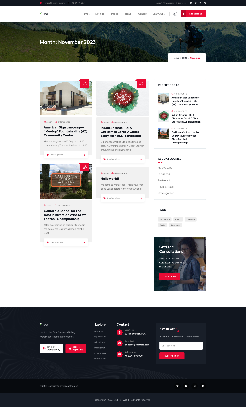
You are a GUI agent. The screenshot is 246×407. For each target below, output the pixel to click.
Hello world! (110, 178)
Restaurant (164, 180)
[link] (84, 155)
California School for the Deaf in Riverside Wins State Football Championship (65, 215)
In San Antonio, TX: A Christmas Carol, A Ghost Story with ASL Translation (121, 132)
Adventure (165, 219)
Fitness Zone (165, 167)
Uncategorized (56, 154)
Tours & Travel (166, 186)
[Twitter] (196, 3)
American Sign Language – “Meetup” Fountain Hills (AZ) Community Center (66, 131)
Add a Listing (195, 13)
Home (176, 57)
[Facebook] (191, 3)
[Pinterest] (205, 3)
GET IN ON (51, 347)
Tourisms (175, 225)
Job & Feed (164, 174)
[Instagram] (200, 3)
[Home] (44, 14)
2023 (184, 57)
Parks (162, 225)
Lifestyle (191, 219)
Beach (178, 219)
